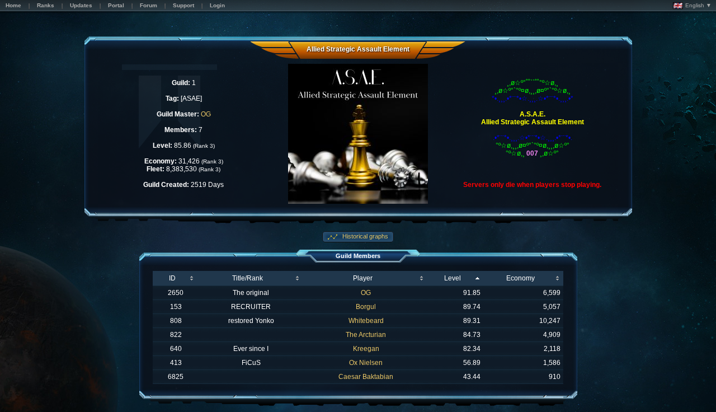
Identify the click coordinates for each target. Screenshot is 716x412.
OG (206, 114)
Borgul (366, 307)
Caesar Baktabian (365, 377)
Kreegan (366, 349)
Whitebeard (366, 321)
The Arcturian (366, 335)
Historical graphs (364, 236)
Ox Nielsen (366, 363)
